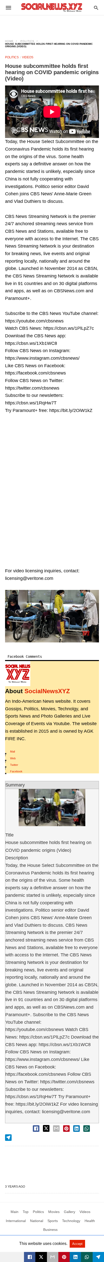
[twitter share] (46, 1128)
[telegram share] (8, 1137)
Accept (77, 1244)
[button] (52, 616)
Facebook (16, 771)
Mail (12, 751)
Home (9, 41)
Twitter (14, 764)
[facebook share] (36, 1128)
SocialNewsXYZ (47, 691)
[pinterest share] (66, 1128)
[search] (96, 8)
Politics (27, 41)
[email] (52, 1257)
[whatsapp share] (86, 1128)
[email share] (56, 1128)
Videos (27, 57)
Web (13, 758)
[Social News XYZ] (52, 7)
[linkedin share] (76, 1128)
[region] (52, 24)
